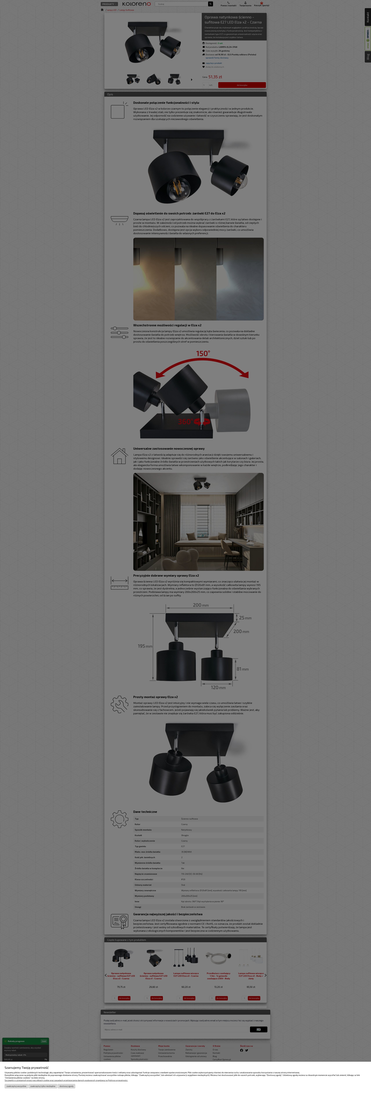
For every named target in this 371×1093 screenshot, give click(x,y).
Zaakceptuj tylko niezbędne (42, 1086)
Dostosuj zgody (66, 1086)
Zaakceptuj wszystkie (16, 1086)
